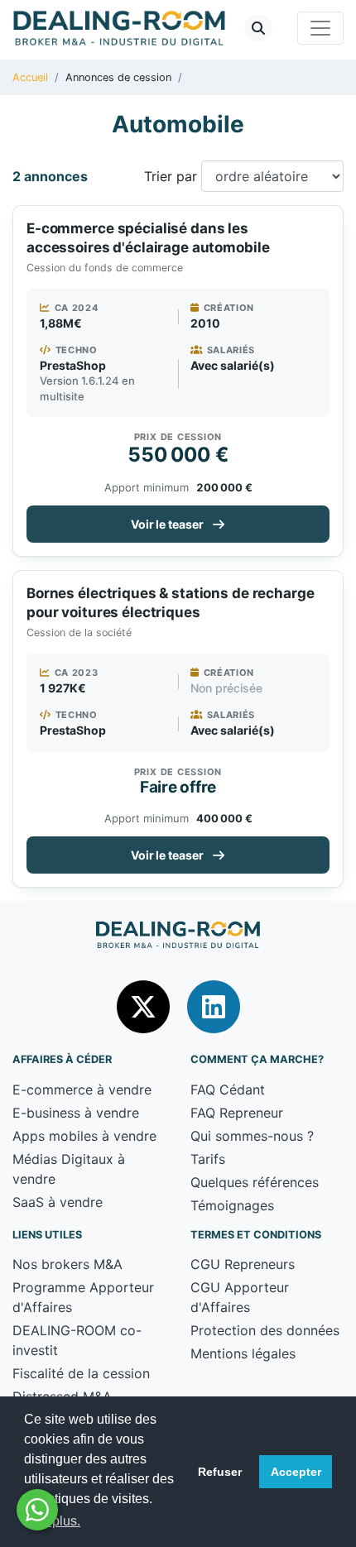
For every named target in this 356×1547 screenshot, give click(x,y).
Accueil (30, 77)
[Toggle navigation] (320, 28)
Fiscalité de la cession (81, 1373)
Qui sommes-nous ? (252, 1136)
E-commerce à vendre (82, 1089)
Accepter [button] (296, 1471)
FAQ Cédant (227, 1089)
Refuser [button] (220, 1471)
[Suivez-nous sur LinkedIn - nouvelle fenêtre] (213, 1006)
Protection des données (264, 1330)
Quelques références (254, 1182)
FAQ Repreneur (236, 1112)
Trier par (170, 176)
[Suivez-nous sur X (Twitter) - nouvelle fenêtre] (145, 1006)
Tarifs (207, 1159)
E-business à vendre (75, 1112)
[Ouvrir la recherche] (258, 28)
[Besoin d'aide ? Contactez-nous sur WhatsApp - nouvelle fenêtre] (37, 1509)
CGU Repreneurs (242, 1264)
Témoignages (232, 1205)
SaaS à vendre (57, 1202)
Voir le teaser (167, 524)
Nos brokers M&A (67, 1264)
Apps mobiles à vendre (84, 1136)
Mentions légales (243, 1353)
